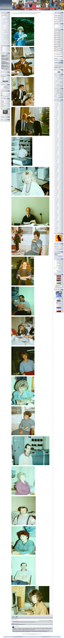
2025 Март (56, 223)
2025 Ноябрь (56, 226)
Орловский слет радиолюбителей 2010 (5, 114)
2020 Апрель (56, 186)
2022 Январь (56, 201)
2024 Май (56, 218)
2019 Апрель (56, 178)
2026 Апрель (56, 229)
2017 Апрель (56, 160)
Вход (33, 634)
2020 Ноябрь (56, 191)
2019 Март (56, 177)
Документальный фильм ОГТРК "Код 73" (58, 89)
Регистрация (6, 96)
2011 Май (56, 108)
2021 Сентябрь (57, 198)
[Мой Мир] (16, 616)
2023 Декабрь (56, 214)
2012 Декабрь (56, 122)
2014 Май (56, 135)
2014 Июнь (56, 136)
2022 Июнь (56, 205)
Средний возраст (58, 97)
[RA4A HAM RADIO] (59, 303)
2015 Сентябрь (57, 146)
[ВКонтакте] (13, 616)
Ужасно (3, 80)
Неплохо (3, 78)
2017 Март (56, 159)
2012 (14, 12)
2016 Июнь (56, 153)
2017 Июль (56, 162)
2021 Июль (56, 197)
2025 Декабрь (56, 227)
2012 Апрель (56, 116)
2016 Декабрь (56, 157)
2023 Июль (56, 212)
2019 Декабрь (56, 183)
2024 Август (56, 220)
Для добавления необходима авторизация (5, 69)
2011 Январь (56, 105)
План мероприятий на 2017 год (59, 82)
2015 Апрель (56, 143)
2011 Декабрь (56, 113)
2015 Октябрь (56, 147)
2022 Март (56, 203)
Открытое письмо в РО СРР (58, 86)
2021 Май (56, 195)
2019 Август (56, 180)
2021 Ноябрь (56, 200)
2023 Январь (56, 208)
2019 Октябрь (56, 182)
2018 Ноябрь (56, 174)
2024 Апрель (56, 217)
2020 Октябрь (56, 190)
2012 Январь (56, 114)
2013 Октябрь (56, 130)
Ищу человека (57, 79)
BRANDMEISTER (57, 84)
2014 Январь (56, 132)
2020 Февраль (56, 185)
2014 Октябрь (56, 139)
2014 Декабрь (56, 140)
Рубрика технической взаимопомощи (3, 105)
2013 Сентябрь (57, 129)
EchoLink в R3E (57, 77)
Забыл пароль (2, 96)
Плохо (3, 79)
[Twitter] (14, 616)
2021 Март (56, 194)
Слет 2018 (56, 80)
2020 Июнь (56, 188)
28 (58, 67)
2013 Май (56, 126)
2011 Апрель (56, 107)
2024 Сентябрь (57, 221)
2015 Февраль (56, 142)
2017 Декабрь (56, 166)
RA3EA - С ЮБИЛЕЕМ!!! (59, 96)
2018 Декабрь (56, 175)
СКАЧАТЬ (55, 14)
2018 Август (56, 172)
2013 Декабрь (56, 131)
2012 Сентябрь (57, 120)
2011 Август (56, 110)
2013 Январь (56, 123)
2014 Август (56, 137)
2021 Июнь (56, 196)
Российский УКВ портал (58, 249)
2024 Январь (56, 215)
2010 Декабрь (56, 104)
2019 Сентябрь (57, 181)
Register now (22, 3)
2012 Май (56, 117)
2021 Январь (56, 192)
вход (25, 3)
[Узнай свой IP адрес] (4, 120)
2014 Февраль (56, 133)
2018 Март (56, 168)
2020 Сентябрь (57, 189)
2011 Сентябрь (56, 111)
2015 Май (56, 144)
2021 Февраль (56, 193)
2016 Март (56, 151)
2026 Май (56, 230)
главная (19, 3)
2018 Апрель (56, 169)
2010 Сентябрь (57, 102)
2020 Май (56, 187)
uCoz (49, 636)
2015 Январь (56, 141)
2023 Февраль (56, 209)
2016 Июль (56, 154)
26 (56, 67)
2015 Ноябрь (56, 148)
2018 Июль (56, 171)
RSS (24, 2)
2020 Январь (56, 184)
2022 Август (56, 206)
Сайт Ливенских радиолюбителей (56, 245)
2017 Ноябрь (56, 165)
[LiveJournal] (17, 616)
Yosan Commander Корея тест (59, 78)
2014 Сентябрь (57, 138)
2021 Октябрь (56, 199)
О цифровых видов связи (58, 85)
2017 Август (56, 163)
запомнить (3, 95)
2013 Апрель (56, 125)
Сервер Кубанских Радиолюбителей (57, 248)
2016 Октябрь (56, 156)
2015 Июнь (56, 145)
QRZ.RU (56, 247)
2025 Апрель (56, 224)
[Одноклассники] (15, 616)
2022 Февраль (56, 202)
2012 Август (56, 119)
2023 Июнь (56, 211)
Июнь (16, 12)
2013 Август (56, 128)
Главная (12, 12)
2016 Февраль (56, 150)
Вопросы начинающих (58, 75)
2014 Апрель (56, 134)
